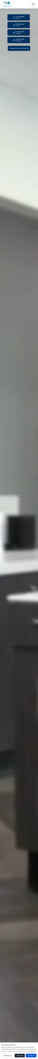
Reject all (20, 1055)
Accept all (31, 1055)
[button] (33, 4)
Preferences (8, 1055)
